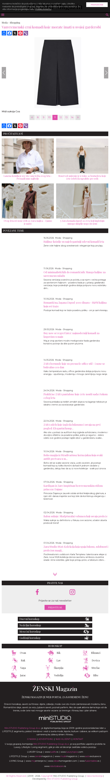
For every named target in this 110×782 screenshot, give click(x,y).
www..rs (51, 752)
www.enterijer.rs (36, 761)
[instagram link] (72, 592)
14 (72, 117)
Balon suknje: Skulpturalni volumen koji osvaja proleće (76, 516)
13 (66, 117)
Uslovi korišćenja (94, 776)
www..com (72, 752)
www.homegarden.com (62, 761)
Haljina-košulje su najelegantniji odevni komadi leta (74, 241)
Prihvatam (97, 5)
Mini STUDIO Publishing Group (62, 779)
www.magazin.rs (41, 756)
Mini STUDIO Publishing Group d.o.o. (22, 728)
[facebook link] (37, 592)
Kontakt (78, 739)
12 (61, 117)
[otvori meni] (2, 15)
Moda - (5, 22)
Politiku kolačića (43, 9)
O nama (31, 739)
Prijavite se (55, 607)
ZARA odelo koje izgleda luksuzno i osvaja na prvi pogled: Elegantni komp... (72, 426)
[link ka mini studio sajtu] (55, 721)
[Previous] (4, 72)
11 (55, 117)
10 (49, 117)
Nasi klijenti (63, 739)
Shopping (15, 22)
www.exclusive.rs (90, 756)
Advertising (45, 739)
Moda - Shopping (63, 238)
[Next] (106, 72)
